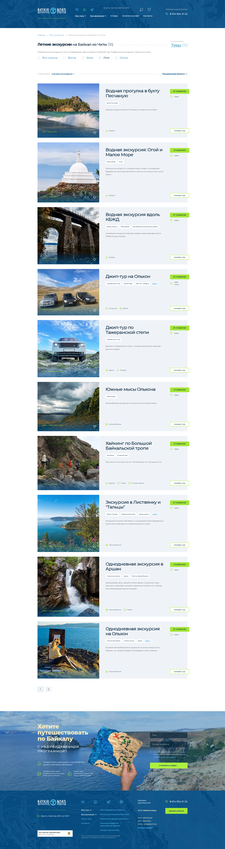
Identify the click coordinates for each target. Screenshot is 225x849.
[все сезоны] (48, 57)
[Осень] (121, 57)
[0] (149, 9)
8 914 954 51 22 (179, 14)
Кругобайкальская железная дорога (145, 226)
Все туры (79, 16)
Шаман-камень (112, 226)
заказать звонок (176, 811)
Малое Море (111, 162)
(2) (175, 74)
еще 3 (154, 283)
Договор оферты (145, 828)
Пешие (123, 483)
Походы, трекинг (138, 483)
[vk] (77, 9)
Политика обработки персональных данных (110, 824)
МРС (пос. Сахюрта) (142, 283)
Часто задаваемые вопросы (112, 810)
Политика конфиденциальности (114, 819)
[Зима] (87, 57)
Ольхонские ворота (113, 641)
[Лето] (104, 57)
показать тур (179, 131)
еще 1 (147, 641)
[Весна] (69, 57)
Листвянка (110, 455)
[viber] (121, 802)
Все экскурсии (97, 16)
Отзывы (114, 16)
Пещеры (123, 370)
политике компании (168, 757)
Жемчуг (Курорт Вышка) (140, 576)
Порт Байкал (125, 226)
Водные (112, 131)
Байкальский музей (128, 514)
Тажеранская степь (113, 283)
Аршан (126, 576)
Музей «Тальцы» (112, 514)
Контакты (147, 16)
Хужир (140, 641)
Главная (41, 35)
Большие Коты (123, 455)
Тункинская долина (113, 576)
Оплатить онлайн (130, 16)
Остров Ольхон (129, 641)
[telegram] (91, 9)
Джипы (125, 308)
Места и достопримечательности (114, 814)
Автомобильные (115, 424)
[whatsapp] (84, 9)
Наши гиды (86, 819)
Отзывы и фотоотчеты (109, 830)
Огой (120, 162)
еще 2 (155, 514)
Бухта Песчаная (112, 103)
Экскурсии (113, 308)
